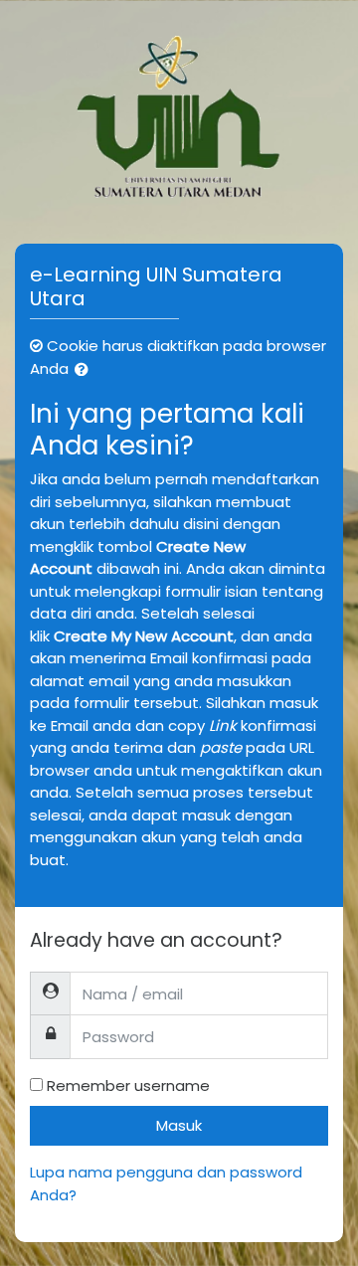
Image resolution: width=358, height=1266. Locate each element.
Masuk (179, 1125)
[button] (85, 370)
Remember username (128, 1085)
